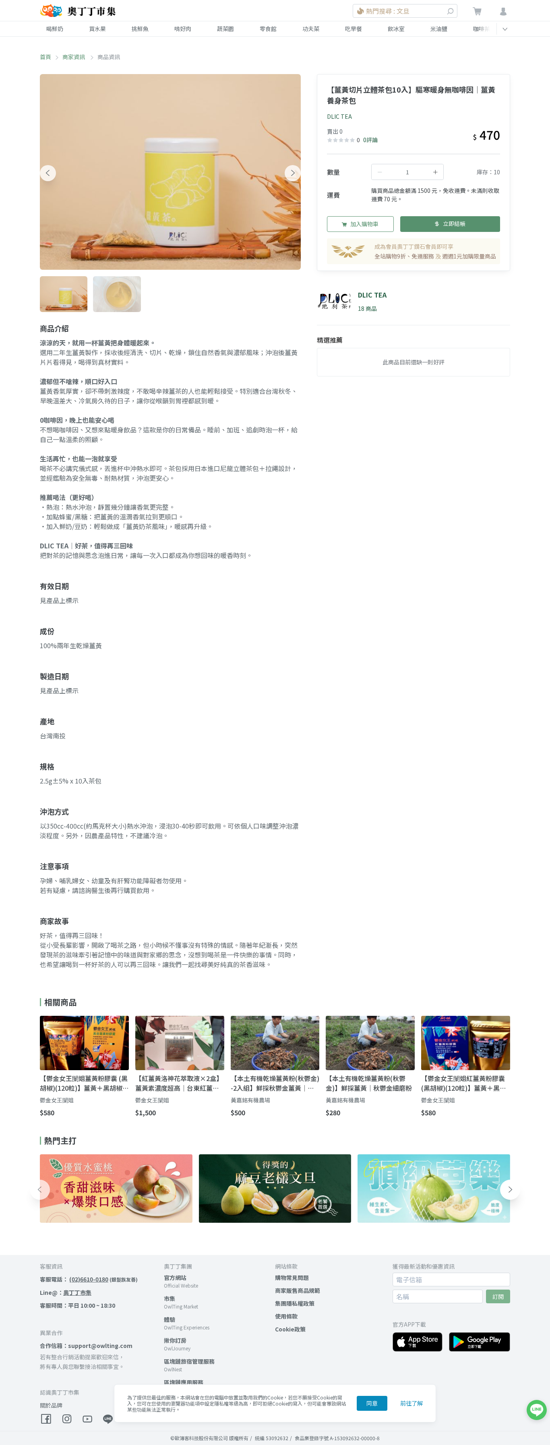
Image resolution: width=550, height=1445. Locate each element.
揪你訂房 (175, 1340)
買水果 (97, 29)
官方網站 (175, 1277)
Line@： (65, 1292)
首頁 (45, 57)
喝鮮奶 (54, 29)
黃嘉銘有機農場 (250, 1100)
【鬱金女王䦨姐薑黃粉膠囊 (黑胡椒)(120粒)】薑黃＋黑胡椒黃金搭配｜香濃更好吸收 (84, 1083)
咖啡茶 (481, 29)
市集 (169, 1298)
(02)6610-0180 (88, 1279)
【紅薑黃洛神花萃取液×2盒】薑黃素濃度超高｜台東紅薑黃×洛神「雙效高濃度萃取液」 (179, 1083)
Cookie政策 (290, 1329)
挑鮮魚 (140, 29)
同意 (372, 1403)
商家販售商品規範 (297, 1290)
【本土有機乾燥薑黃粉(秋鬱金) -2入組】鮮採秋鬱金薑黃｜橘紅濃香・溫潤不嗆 (275, 1083)
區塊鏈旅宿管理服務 (189, 1361)
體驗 (169, 1319)
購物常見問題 (292, 1277)
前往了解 (411, 1403)
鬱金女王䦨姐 (57, 1100)
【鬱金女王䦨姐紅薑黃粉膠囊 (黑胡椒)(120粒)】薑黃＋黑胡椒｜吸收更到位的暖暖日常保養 (463, 1083)
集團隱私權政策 (294, 1303)
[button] (48, 173)
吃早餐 (353, 29)
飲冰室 (396, 29)
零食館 (268, 29)
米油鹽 (438, 29)
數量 (333, 172)
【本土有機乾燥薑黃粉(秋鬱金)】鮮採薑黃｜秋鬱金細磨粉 (369, 1083)
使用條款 (286, 1316)
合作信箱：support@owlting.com (86, 1346)
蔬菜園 (225, 29)
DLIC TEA (339, 116)
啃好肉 (182, 29)
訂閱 (498, 1296)
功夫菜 (310, 29)
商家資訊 (74, 57)
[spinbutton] (407, 172)
